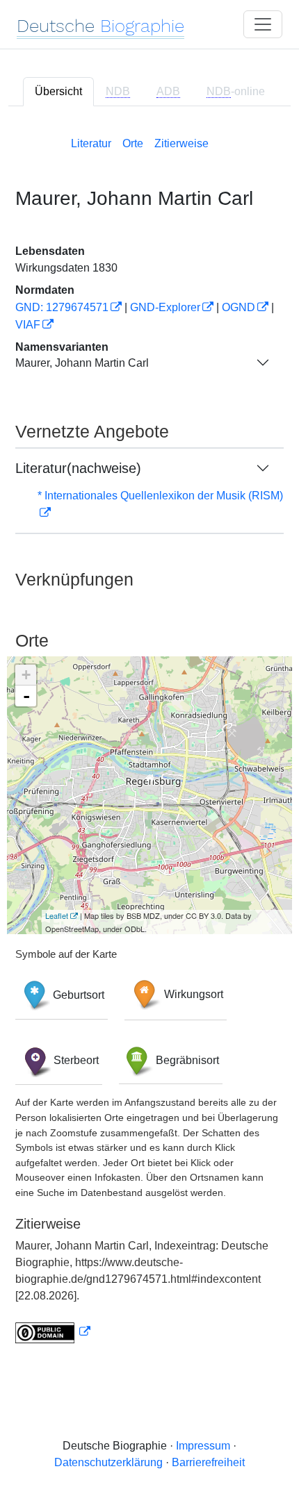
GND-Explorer (165, 307)
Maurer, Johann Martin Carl (82, 363)
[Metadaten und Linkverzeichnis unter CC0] (52, 1332)
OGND (238, 307)
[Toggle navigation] (262, 24)
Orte (132, 143)
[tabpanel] (149, 737)
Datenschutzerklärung (108, 1462)
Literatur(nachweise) (78, 468)
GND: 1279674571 (61, 307)
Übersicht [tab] (58, 91)
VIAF (27, 325)
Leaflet (56, 915)
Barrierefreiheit (208, 1462)
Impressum (203, 1446)
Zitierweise (181, 143)
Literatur (91, 143)
